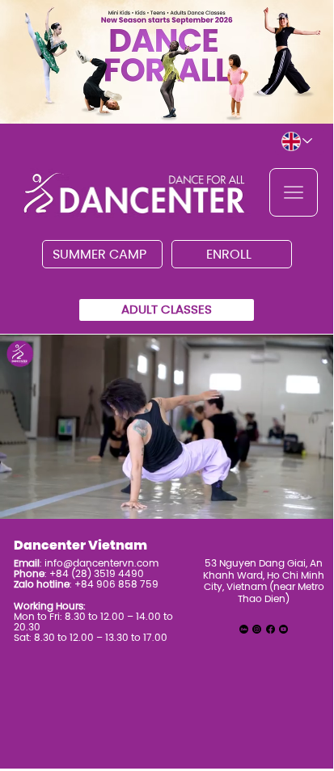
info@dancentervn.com (101, 563)
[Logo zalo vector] (243, 629)
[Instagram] (256, 629)
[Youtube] (283, 629)
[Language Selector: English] (299, 141)
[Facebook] (270, 629)
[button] (305, 499)
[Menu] (293, 192)
